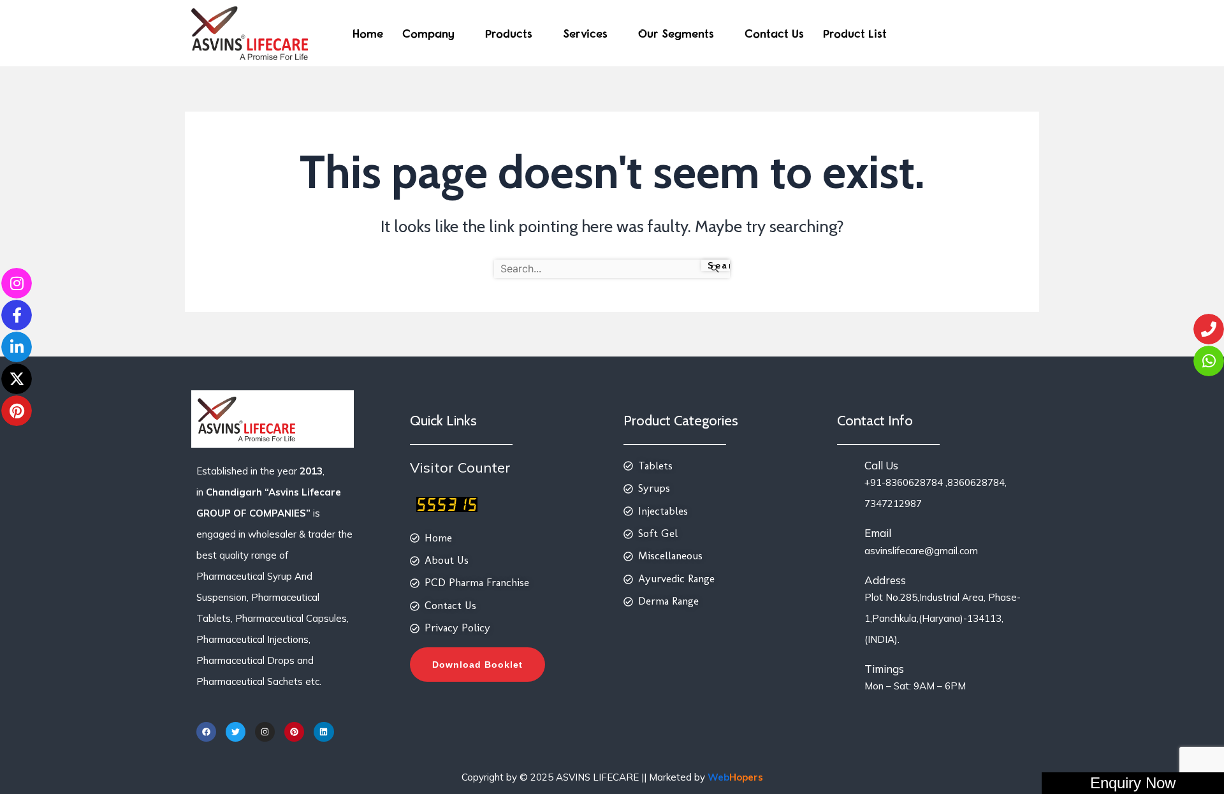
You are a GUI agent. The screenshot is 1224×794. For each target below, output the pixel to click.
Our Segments (676, 33)
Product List (855, 33)
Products (508, 33)
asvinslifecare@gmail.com (921, 551)
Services (585, 33)
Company (428, 33)
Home (368, 33)
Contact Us (774, 33)
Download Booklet (477, 664)
